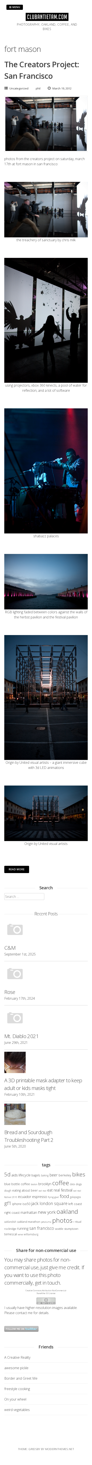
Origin (10, 762)
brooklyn (44, 1184)
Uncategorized (18, 88)
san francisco (41, 1228)
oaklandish (10, 1221)
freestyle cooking (17, 1388)
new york (47, 1212)
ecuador (24, 1196)
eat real (42, 1190)
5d (7, 1174)
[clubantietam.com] (47, 19)
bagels (35, 1175)
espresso (39, 1196)
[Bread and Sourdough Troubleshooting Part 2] (46, 1115)
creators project (42, 158)
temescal (10, 1234)
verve (20, 1234)
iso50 (26, 1204)
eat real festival (60, 1190)
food (64, 1196)
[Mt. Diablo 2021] (46, 1019)
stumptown (71, 1229)
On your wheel (15, 1399)
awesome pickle (16, 1368)
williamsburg (31, 1234)
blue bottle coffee (17, 1184)
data (72, 1184)
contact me (24, 1312)
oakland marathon (28, 1222)
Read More (17, 869)
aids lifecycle (21, 1175)
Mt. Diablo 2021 (21, 1036)
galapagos (75, 1197)
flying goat (53, 1197)
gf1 (7, 1203)
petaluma (46, 1221)
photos (62, 1220)
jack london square (49, 1203)
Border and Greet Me (20, 1378)
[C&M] (46, 930)
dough (7, 1190)
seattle (59, 1229)
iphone (17, 1204)
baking (45, 1175)
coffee (60, 1183)
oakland (67, 1211)
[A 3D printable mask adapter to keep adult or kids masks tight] (46, 1063)
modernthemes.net (59, 1449)
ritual (78, 1222)
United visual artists (34, 762)
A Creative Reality (17, 1357)
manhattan (29, 1212)
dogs (79, 1184)
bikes (78, 1174)
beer (53, 1174)
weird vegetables (17, 1409)
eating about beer (25, 1190)
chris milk (69, 240)
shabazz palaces (46, 536)
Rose (9, 991)
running (22, 1228)
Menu (16, 7)
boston (34, 1184)
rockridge (10, 1229)
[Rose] (46, 974)
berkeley (65, 1175)
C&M (9, 947)
